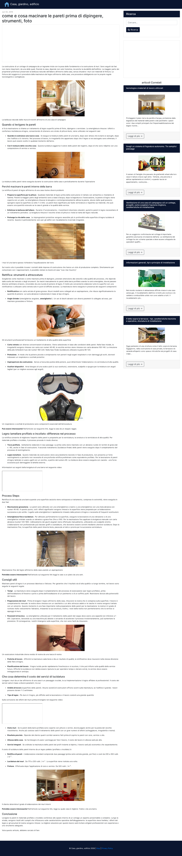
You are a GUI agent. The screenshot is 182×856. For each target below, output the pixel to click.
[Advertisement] (60, 43)
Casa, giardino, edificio (24, 4)
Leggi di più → (135, 136)
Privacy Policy (107, 848)
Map (98, 848)
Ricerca (134, 29)
